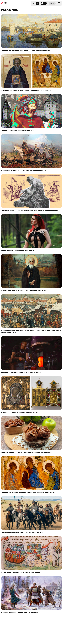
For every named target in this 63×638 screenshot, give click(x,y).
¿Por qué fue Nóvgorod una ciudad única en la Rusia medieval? (25, 50)
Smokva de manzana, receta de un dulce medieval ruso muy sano (26, 452)
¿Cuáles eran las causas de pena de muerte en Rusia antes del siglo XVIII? (29, 210)
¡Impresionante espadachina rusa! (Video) (17, 250)
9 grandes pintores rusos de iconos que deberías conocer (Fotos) (26, 90)
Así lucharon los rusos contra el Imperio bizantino (20, 572)
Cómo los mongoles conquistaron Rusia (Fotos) (19, 612)
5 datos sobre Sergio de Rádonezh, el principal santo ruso (23, 290)
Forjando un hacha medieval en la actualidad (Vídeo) (21, 372)
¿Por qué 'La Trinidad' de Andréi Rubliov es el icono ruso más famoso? (28, 492)
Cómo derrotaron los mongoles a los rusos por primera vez (24, 170)
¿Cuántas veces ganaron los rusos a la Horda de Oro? (22, 532)
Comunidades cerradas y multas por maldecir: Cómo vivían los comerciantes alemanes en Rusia (31, 331)
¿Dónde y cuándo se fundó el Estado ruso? (17, 130)
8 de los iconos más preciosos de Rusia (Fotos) (19, 412)
